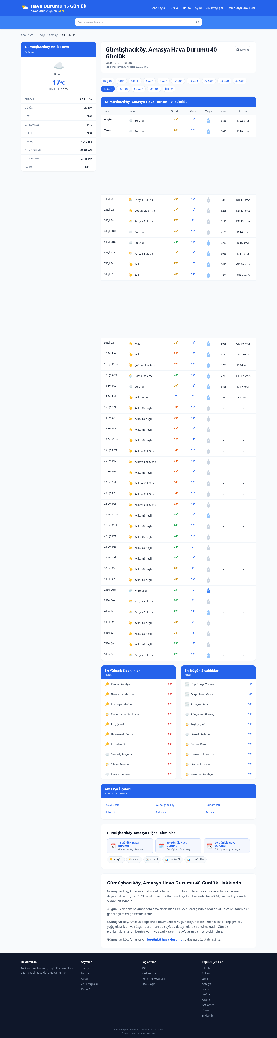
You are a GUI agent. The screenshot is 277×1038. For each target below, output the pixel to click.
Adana (206, 999)
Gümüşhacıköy (165, 805)
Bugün (107, 81)
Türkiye (173, 8)
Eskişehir (207, 1015)
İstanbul (207, 968)
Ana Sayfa (158, 8)
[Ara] (197, 22)
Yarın (121, 81)
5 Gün (149, 81)
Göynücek (112, 805)
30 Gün (239, 81)
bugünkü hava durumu (165, 939)
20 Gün (208, 81)
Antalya (206, 984)
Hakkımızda (149, 973)
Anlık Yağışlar (214, 8)
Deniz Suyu (88, 989)
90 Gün (154, 88)
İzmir (205, 978)
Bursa (205, 989)
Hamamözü (213, 805)
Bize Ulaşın (148, 984)
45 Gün (123, 88)
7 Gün (163, 81)
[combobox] (138, 22)
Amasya (54, 35)
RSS (144, 968)
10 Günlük (195, 859)
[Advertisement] (178, 165)
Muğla (206, 994)
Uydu (198, 8)
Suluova (161, 812)
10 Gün (178, 81)
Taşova (210, 812)
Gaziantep (208, 1005)
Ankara (206, 973)
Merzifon (112, 812)
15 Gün (193, 81)
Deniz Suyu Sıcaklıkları (242, 8)
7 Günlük (173, 859)
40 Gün (107, 88)
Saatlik (135, 81)
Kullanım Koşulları (153, 978)
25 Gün (224, 81)
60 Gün (138, 88)
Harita (187, 8)
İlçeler (169, 88)
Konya (206, 1010)
